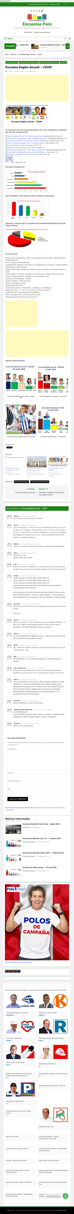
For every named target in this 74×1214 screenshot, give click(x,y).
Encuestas (27, 827)
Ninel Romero (24, 145)
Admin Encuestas (29, 842)
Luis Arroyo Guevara (31, 141)
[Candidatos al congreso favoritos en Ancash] (36, 461)
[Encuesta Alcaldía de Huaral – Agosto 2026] (21, 47)
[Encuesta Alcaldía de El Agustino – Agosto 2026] (63, 47)
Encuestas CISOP (12, 62)
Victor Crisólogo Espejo (35, 143)
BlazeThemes (62, 1210)
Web (8, 789)
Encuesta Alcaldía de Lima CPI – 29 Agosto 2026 (43, 4)
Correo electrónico (14, 781)
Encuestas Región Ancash (49, 62)
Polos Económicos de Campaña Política (18, 962)
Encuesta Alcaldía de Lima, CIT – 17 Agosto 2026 (42, 838)
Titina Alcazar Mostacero (36, 150)
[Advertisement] (37, 88)
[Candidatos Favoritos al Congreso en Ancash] (15, 461)
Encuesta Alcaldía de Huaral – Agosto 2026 (42, 45)
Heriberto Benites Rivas (34, 136)
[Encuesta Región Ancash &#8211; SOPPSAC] (58, 461)
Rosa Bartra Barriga (30, 154)
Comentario (11, 749)
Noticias (63, 62)
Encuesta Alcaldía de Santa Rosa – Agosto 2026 (41, 824)
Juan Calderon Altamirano (37, 138)
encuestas (10, 71)
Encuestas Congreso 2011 (29, 62)
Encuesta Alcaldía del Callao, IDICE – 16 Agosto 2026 (43, 853)
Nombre (10, 773)
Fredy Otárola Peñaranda (36, 152)
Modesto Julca (25, 148)
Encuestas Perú (37, 24)
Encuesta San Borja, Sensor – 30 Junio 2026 (40, 867)
